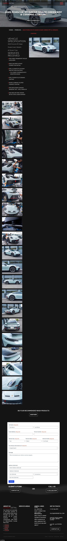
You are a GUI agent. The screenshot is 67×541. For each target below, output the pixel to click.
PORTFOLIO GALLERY (40, 523)
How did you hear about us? (17, 445)
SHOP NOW (33, 414)
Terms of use (50, 536)
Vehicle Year (14, 438)
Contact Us (55, 529)
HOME (36, 507)
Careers (46, 536)
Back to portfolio (33, 20)
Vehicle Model (48, 438)
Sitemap (61, 536)
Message (11, 452)
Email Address (14, 431)
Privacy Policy (56, 536)
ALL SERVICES (38, 509)
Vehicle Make (31, 438)
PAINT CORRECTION (39, 511)
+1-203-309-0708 (52, 490)
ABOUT (36, 525)
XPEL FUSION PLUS (39, 519)
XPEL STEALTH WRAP (40, 515)
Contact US (15, 490)
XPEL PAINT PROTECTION (38, 513)
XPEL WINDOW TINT (40, 521)
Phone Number (40, 431)
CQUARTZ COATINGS (40, 517)
